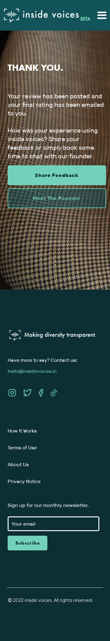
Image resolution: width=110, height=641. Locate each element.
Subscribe (27, 543)
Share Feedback (57, 175)
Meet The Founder (57, 198)
